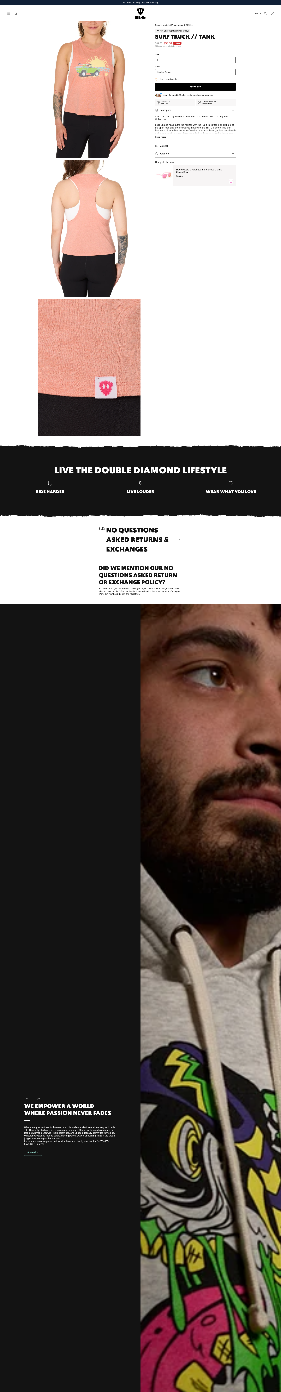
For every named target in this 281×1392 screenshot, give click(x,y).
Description (165, 110)
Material (164, 145)
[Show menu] (9, 13)
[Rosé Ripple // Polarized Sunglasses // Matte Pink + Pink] (164, 175)
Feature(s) (165, 153)
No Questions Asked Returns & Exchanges (137, 539)
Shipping (158, 46)
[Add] (231, 181)
